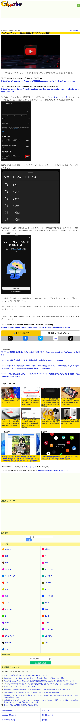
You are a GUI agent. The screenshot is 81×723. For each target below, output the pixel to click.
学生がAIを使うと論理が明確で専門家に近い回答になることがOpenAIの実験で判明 (31, 692)
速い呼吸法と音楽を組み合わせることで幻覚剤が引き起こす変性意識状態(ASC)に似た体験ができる (37, 689)
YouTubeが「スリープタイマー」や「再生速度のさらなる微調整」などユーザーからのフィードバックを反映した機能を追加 (31, 423)
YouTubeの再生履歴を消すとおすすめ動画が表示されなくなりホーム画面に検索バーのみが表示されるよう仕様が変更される (50, 402)
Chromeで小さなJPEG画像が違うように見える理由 (21, 705)
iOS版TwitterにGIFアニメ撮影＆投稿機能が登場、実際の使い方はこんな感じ (70, 421)
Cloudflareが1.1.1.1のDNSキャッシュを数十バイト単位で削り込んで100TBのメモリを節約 (34, 678)
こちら (30, 671)
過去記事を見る (40, 663)
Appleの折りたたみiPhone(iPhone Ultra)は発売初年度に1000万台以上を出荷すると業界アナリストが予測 (39, 681)
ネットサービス (75, 30)
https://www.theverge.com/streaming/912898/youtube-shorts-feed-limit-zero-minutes (38, 81)
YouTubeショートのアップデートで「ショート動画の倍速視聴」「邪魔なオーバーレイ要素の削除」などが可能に (11, 422)
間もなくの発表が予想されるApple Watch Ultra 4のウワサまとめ (25, 675)
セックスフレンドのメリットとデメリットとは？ (20, 687)
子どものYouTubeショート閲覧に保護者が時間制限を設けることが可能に (11, 400)
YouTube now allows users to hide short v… (52, 470)
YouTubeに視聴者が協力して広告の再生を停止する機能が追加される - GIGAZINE (32, 360)
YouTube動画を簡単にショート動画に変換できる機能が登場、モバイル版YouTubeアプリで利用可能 (70, 401)
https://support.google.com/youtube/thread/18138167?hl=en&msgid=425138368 (35, 327)
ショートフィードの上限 (58, 97)
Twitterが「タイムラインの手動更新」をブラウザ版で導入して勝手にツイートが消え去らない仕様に (30, 401)
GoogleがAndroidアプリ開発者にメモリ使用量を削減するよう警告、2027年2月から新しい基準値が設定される (41, 684)
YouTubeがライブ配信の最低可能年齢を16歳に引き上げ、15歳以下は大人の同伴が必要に (50, 422)
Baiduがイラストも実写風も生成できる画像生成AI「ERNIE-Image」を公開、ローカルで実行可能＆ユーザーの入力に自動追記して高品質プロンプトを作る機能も (20, 459)
